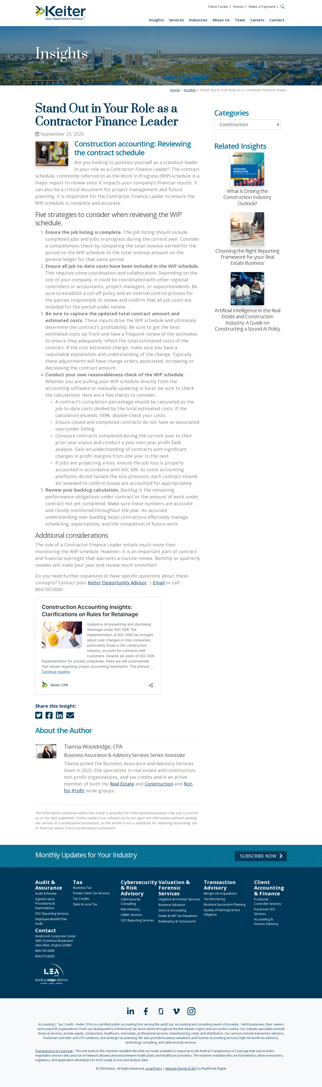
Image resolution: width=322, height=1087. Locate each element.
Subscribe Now (258, 856)
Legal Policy (153, 1068)
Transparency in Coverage (54, 1051)
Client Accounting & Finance (269, 887)
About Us (221, 19)
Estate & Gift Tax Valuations (177, 916)
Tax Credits (81, 899)
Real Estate (122, 784)
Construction (159, 784)
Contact (276, 19)
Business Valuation (171, 905)
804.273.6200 (44, 956)
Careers (257, 19)
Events (238, 6)
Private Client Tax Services (91, 893)
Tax (78, 882)
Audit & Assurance (48, 884)
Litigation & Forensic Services (179, 899)
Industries (198, 19)
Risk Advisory (130, 909)
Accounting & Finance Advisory (266, 921)
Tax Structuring (214, 899)
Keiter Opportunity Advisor (117, 583)
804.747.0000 (44, 951)
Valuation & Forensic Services (174, 887)
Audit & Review (45, 893)
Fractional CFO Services (264, 911)
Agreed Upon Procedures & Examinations (45, 903)
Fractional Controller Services (267, 901)
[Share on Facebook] (49, 716)
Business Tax (82, 888)
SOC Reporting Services (51, 913)
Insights (156, 19)
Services (176, 19)
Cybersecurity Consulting (130, 901)
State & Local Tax (85, 904)
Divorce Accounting (172, 910)
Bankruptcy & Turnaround (176, 921)
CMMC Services (131, 915)
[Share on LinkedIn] (59, 716)
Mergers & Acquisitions (220, 893)
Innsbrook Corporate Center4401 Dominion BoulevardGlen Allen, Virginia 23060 (55, 940)
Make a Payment (262, 6)
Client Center (218, 6)
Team (240, 19)
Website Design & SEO (181, 1068)
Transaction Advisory (220, 884)
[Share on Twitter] (38, 716)
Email (159, 583)
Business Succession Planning (225, 904)
